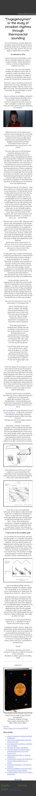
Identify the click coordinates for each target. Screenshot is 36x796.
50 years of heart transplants (17, 748)
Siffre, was (12, 218)
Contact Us (14, 789)
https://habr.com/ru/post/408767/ (15, 728)
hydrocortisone (9, 412)
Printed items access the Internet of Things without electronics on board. (19, 761)
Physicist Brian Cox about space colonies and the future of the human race (18, 751)
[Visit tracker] (1, 795)
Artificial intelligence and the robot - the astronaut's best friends (19, 769)
